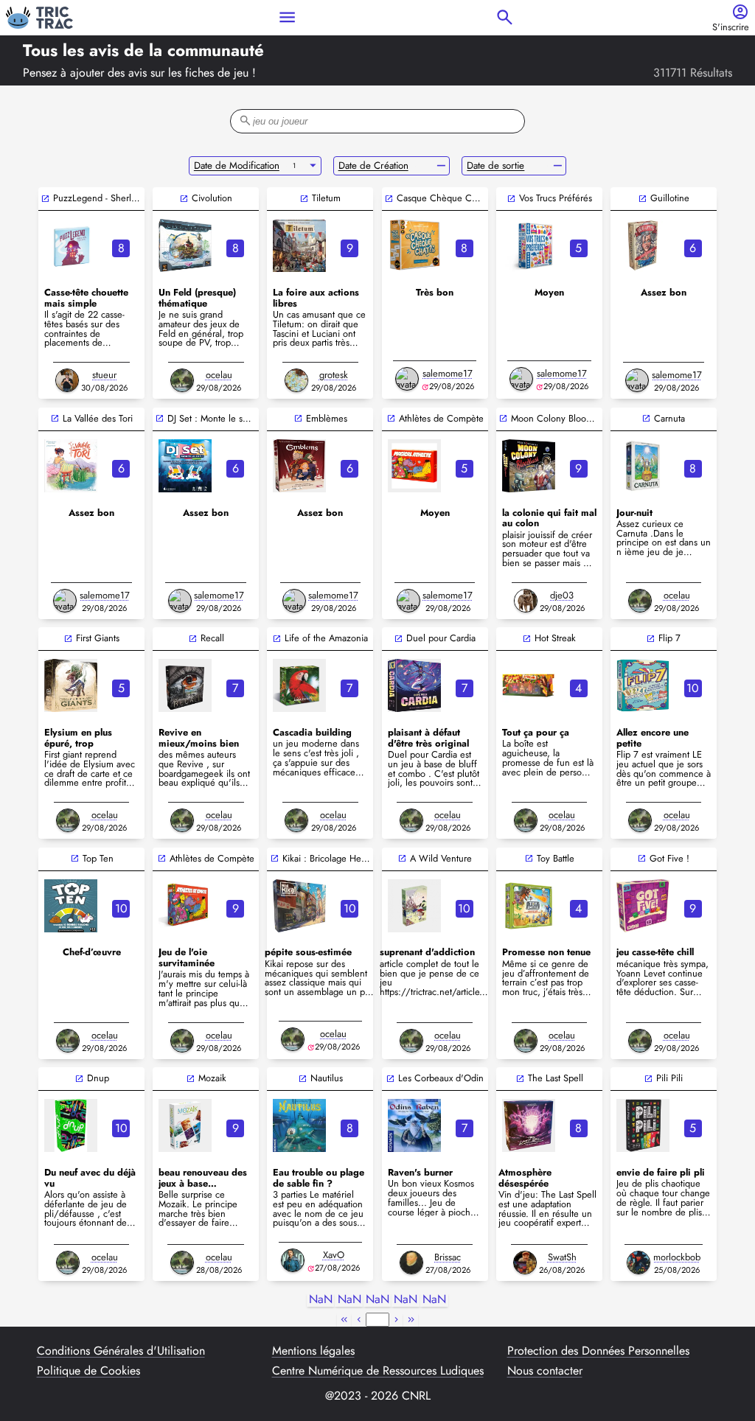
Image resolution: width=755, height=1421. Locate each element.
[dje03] (525, 600)
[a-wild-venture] (414, 905)
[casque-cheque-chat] (414, 245)
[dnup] (70, 1125)
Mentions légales (313, 1351)
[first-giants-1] (70, 685)
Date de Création (373, 165)
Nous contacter (544, 1371)
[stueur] (67, 380)
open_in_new (45, 198)
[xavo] (293, 1260)
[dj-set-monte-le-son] (185, 465)
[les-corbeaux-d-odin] (414, 1125)
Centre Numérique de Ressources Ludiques (378, 1371)
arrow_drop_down (313, 166)
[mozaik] (185, 1125)
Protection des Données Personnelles (598, 1351)
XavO (333, 1255)
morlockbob (676, 1257)
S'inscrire (730, 27)
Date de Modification (236, 165)
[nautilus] (299, 1125)
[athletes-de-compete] (185, 905)
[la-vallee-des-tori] (70, 465)
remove (441, 166)
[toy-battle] (528, 905)
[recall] (185, 685)
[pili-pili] (642, 1125)
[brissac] (411, 1262)
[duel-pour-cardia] (414, 685)
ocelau (219, 375)
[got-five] (642, 905)
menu (287, 17)
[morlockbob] (638, 1262)
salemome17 (447, 373)
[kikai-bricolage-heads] (299, 905)
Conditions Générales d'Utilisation (121, 1351)
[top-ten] (70, 905)
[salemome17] (407, 379)
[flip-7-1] (642, 685)
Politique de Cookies (88, 1371)
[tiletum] (299, 245)
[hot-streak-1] (528, 685)
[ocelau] (182, 380)
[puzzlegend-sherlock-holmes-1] (70, 245)
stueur (104, 375)
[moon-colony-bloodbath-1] (528, 465)
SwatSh (562, 1257)
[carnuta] (642, 465)
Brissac (447, 1257)
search (505, 17)
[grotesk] (296, 380)
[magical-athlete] (414, 465)
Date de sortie (495, 165)
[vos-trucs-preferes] (528, 245)
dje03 (562, 595)
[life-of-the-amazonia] (299, 685)
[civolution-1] (185, 245)
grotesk (333, 375)
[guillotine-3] (642, 245)
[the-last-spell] (528, 1125)
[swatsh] (525, 1262)
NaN (321, 1300)
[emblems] (299, 465)
